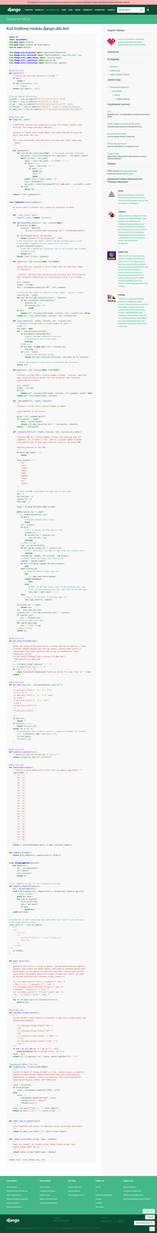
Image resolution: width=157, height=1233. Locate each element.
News (64, 10)
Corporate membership (132, 1191)
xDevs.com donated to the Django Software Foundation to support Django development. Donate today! (131, 42)
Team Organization (14, 1195)
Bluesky (98, 1199)
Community (87, 10)
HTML (125, 171)
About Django (12, 1187)
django (117, 95)
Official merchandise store (133, 1195)
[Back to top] (152, 1229)
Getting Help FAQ (74, 1187)
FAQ (109, 111)
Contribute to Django (47, 1191)
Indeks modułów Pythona (119, 74)
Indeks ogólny (115, 70)
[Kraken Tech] (111, 259)
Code (70, 10)
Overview (29, 10)
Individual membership (48, 1203)
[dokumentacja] (16, 1064)
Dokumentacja (18, 19)
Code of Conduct (13, 1203)
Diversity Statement (14, 1207)
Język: (150, 1217)
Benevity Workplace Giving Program (136, 1199)
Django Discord (74, 1191)
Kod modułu (117, 91)
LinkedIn (99, 1203)
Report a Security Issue (48, 1199)
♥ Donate (110, 10)
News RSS (99, 1207)
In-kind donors (61, 1220)
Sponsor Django (129, 1187)
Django (14, 10)
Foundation (100, 10)
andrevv (123, 1221)
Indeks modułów (121, 124)
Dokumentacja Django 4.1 (119, 87)
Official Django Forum (116, 144)
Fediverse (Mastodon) (104, 1195)
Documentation (52, 10)
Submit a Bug (45, 1195)
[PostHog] (111, 302)
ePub (135, 171)
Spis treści (114, 66)
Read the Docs (127, 174)
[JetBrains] (111, 219)
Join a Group (44, 1187)
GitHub (98, 1187)
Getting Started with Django (17, 1191)
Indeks (110, 124)
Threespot (107, 1221)
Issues (77, 10)
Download (39, 10)
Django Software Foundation (17, 1199)
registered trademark (68, 1228)
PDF (130, 171)
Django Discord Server (117, 134)
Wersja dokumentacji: (144, 1223)
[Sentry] (111, 198)
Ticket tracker (113, 154)
